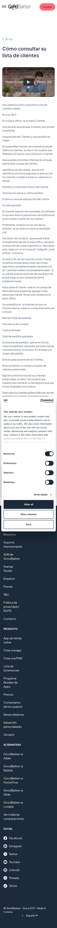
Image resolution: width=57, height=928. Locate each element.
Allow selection (28, 514)
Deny (28, 524)
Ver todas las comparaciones (13, 816)
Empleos (9, 578)
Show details (41, 494)
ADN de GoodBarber (11, 556)
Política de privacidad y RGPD (11, 606)
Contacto (9, 618)
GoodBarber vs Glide (13, 792)
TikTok (13, 886)
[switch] (49, 463)
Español (30, 915)
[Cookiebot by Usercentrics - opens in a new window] (41, 401)
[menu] (4, 7)
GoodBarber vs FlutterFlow (13, 780)
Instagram (15, 846)
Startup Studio (8, 568)
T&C (6, 594)
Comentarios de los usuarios (12, 704)
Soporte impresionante (12, 544)
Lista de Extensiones (11, 668)
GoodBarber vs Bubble (13, 768)
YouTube (14, 862)
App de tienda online (12, 640)
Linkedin (14, 870)
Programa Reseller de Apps (10, 682)
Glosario (8, 734)
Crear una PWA (12, 658)
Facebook (15, 838)
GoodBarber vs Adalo (13, 756)
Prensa (7, 586)
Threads (14, 878)
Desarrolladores (13, 714)
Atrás (9, 39)
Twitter (13, 854)
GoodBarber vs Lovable (13, 804)
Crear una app (12, 650)
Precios (8, 694)
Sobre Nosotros (9, 532)
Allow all (28, 504)
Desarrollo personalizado (12, 724)
